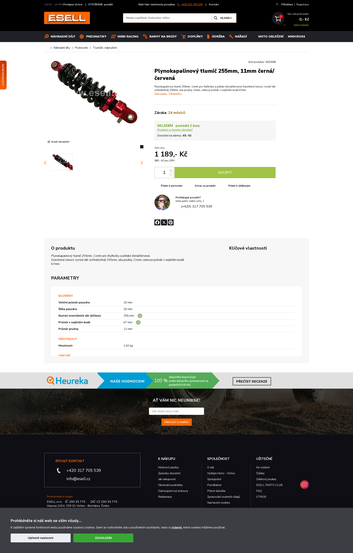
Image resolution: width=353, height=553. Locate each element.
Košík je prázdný (301, 25)
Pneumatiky (96, 37)
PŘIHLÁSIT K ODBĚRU (176, 422)
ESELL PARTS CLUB (269, 485)
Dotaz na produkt (205, 186)
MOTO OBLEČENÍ (271, 37)
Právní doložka (216, 491)
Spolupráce (214, 479)
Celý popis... (161, 93)
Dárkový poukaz (266, 479)
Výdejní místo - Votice (221, 473)
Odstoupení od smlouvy (173, 491)
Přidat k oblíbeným (239, 186)
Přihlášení (287, 4)
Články (260, 473)
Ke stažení (263, 467)
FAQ (259, 491)
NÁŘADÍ (241, 37)
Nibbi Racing (127, 37)
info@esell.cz (78, 479)
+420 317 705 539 (191, 4)
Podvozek (81, 48)
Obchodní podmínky (170, 485)
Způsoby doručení (169, 473)
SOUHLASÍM (103, 538)
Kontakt (214, 4)
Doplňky (195, 37)
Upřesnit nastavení (40, 538)
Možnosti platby (168, 467)
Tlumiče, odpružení (105, 48)
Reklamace (165, 497)
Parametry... (175, 93)
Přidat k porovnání (171, 186)
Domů (47, 47)
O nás (210, 467)
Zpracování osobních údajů (223, 497)
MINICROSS (296, 37)
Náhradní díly (63, 37)
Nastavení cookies (218, 503)
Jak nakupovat (167, 479)
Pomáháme (214, 485)
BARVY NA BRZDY (163, 37)
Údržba (218, 37)
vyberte (176, 527)
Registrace (302, 4)
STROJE (261, 497)
